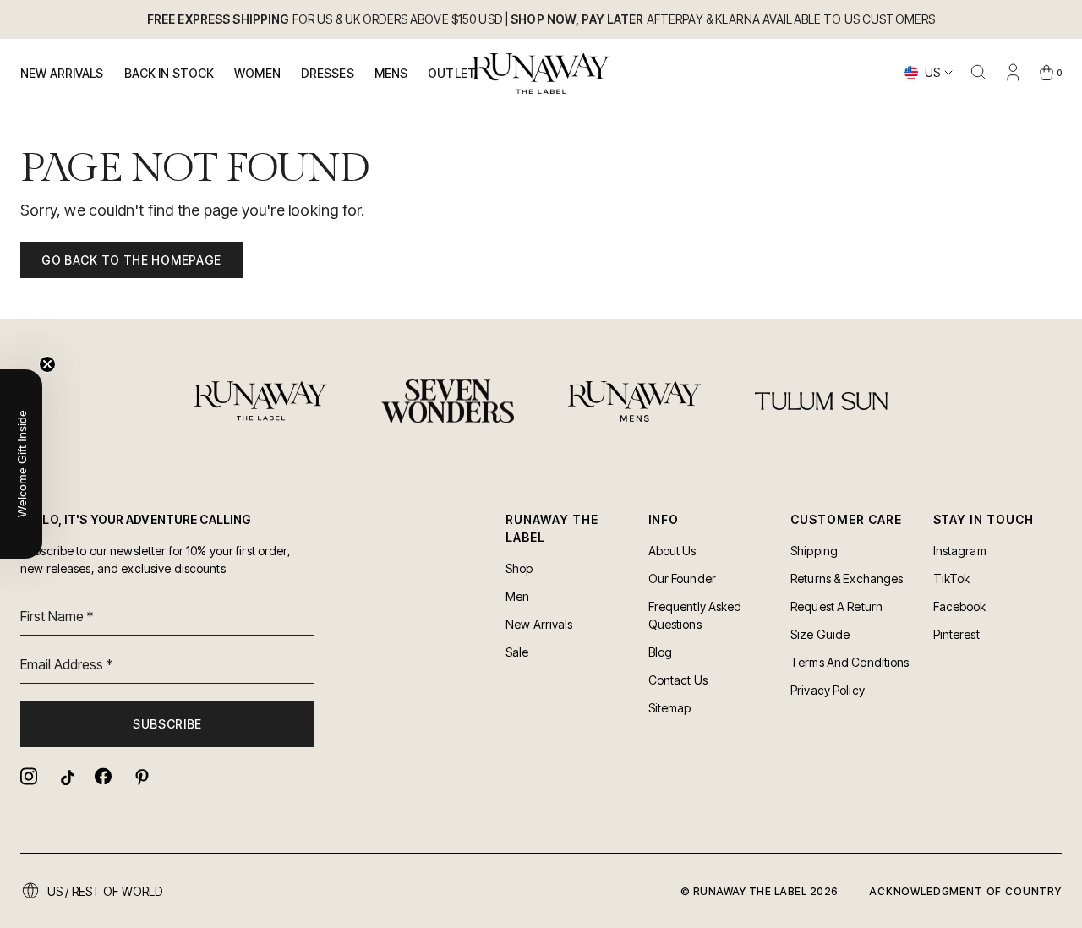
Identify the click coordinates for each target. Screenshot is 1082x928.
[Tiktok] (65, 776)
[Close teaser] (47, 364)
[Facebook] (103, 776)
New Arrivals (62, 73)
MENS (391, 73)
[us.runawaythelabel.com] (541, 73)
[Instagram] (28, 776)
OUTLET (452, 73)
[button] (21, 464)
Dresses (327, 73)
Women (257, 73)
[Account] (1013, 73)
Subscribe (167, 724)
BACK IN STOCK (169, 73)
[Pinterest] (140, 776)
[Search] (979, 73)
